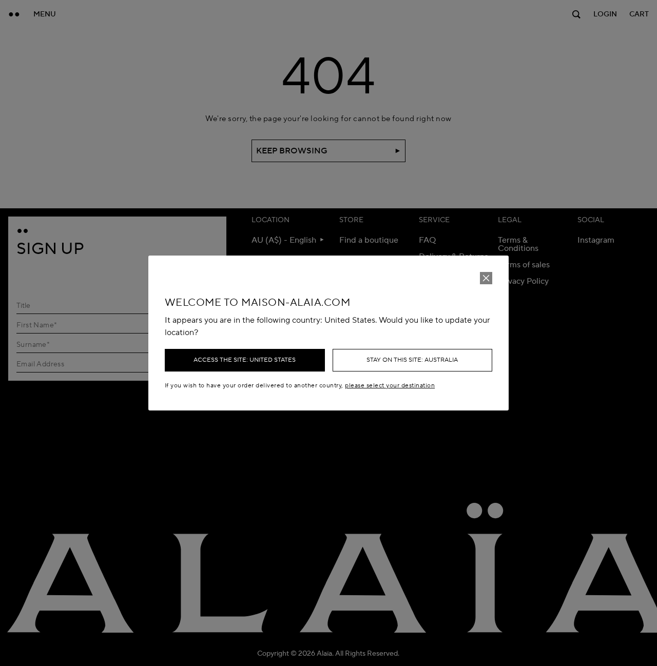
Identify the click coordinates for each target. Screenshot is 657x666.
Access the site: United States (245, 360)
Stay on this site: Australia (412, 360)
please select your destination (390, 385)
